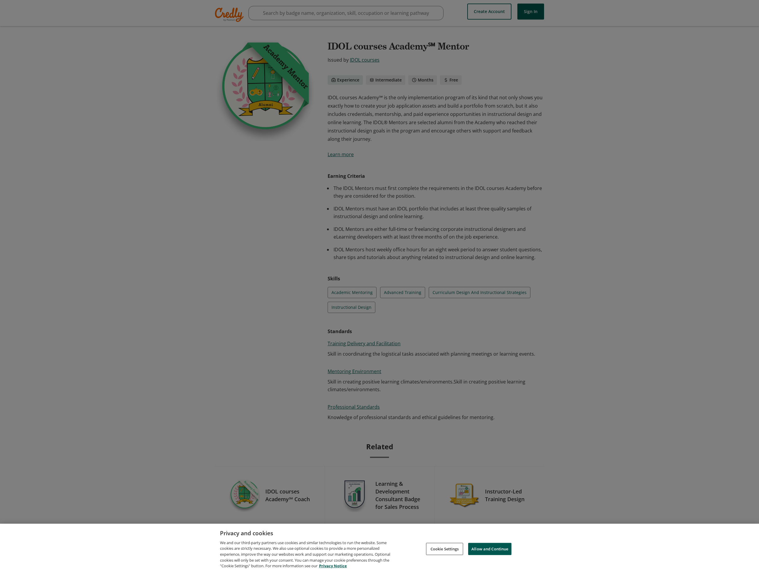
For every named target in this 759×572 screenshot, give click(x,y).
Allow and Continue (489, 548)
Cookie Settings (444, 548)
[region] (379, 548)
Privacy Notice (333, 565)
